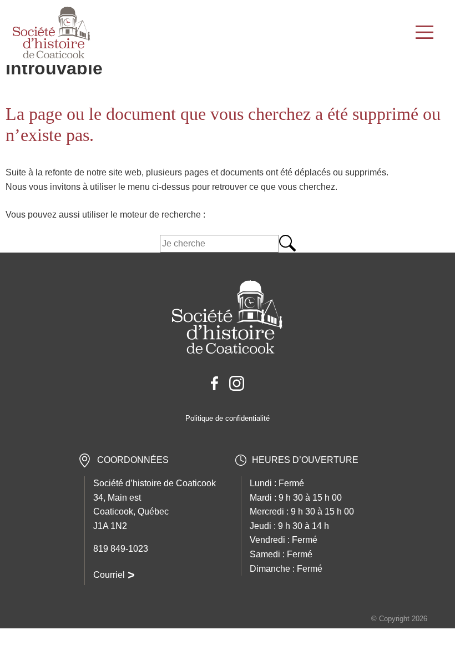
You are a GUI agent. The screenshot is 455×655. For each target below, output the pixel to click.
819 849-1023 (120, 548)
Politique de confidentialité (227, 418)
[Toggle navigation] (426, 32)
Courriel (109, 575)
